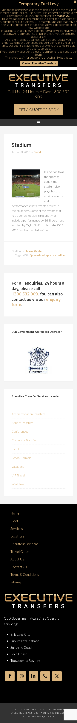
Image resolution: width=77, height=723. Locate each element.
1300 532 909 (25, 293)
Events (16, 449)
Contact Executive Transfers (39, 63)
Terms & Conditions (24, 574)
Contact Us (18, 567)
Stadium (21, 145)
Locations (17, 536)
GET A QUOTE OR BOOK (39, 109)
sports (50, 255)
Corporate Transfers (25, 440)
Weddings (18, 484)
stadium (60, 255)
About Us (17, 559)
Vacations (18, 466)
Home (14, 513)
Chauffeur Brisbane (24, 544)
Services (16, 528)
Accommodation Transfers (28, 414)
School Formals (21, 457)
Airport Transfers (22, 422)
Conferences (20, 431)
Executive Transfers (38, 80)
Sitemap (16, 582)
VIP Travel (18, 475)
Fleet (14, 521)
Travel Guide (33, 251)
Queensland (37, 255)
